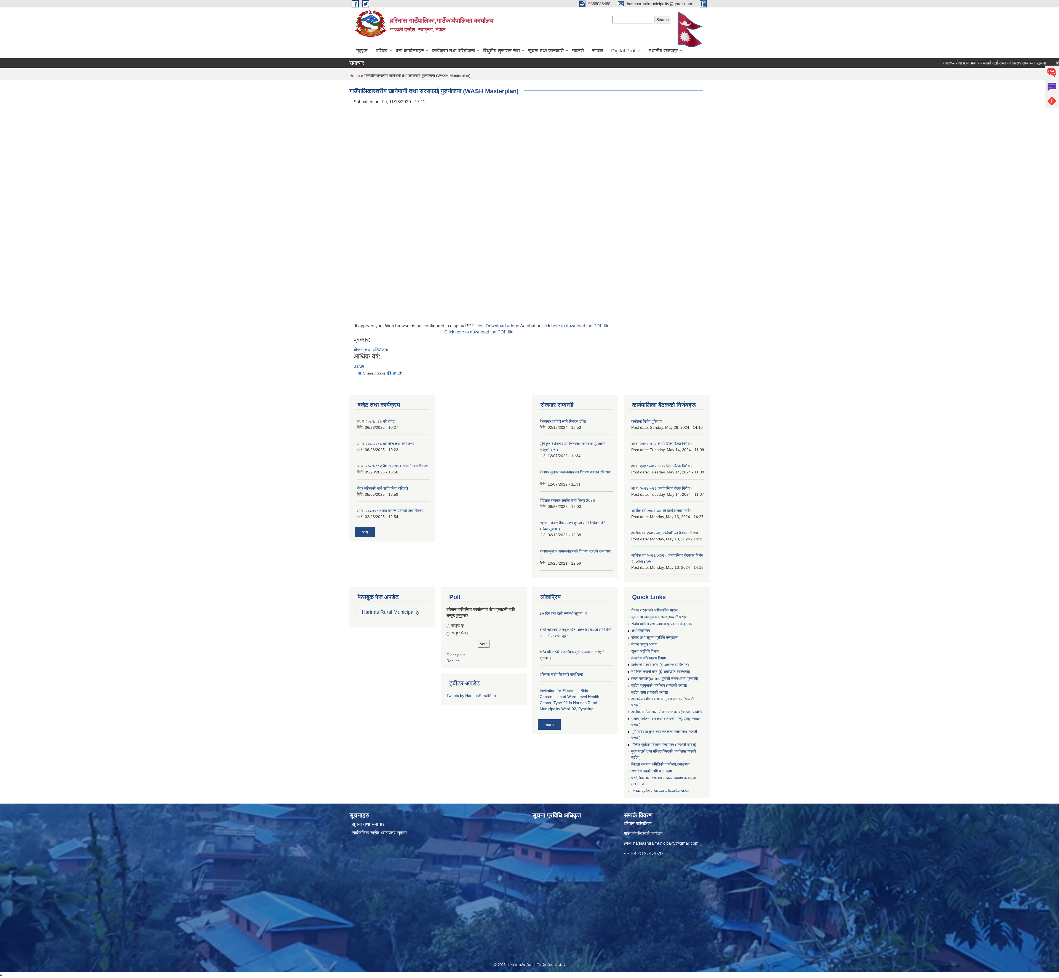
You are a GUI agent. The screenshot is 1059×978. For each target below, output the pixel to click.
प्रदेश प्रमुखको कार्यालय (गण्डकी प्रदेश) (659, 685)
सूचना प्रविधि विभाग (645, 651)
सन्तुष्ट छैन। (459, 633)
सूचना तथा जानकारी (546, 50)
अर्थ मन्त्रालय (640, 630)
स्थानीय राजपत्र (663, 50)
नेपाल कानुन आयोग (644, 644)
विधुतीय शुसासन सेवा (501, 50)
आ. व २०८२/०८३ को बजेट (376, 421)
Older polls (455, 655)
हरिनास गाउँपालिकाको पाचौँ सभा (561, 674)
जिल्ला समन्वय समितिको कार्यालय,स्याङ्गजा (660, 764)
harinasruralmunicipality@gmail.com (666, 843)
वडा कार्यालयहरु (410, 50)
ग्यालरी (578, 50)
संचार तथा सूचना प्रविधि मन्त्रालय (654, 637)
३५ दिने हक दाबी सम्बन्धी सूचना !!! (563, 613)
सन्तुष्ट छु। (458, 625)
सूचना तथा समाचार (368, 824)
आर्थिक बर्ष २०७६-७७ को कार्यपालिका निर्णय (661, 510)
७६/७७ (359, 366)
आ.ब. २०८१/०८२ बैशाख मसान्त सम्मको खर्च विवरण (392, 466)
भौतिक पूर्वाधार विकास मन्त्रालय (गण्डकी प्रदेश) (663, 744)
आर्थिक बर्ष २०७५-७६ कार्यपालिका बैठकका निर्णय (664, 533)
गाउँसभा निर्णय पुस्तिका (646, 421)
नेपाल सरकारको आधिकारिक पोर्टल (654, 610)
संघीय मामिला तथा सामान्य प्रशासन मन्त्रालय (661, 624)
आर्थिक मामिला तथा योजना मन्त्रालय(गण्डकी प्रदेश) (666, 712)
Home (354, 75)
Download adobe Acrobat (511, 326)
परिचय (381, 50)
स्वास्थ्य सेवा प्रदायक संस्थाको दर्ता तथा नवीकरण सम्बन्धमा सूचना (955, 63)
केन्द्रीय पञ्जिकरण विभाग (648, 658)
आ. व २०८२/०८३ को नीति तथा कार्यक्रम (385, 443)
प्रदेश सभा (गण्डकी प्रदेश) (649, 692)
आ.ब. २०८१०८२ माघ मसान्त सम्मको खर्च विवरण (390, 510)
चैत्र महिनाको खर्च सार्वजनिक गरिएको (382, 488)
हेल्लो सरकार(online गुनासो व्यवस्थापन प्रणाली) (664, 678)
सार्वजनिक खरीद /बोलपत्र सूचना (379, 833)
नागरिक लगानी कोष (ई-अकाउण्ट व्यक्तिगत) (660, 671)
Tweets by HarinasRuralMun (471, 695)
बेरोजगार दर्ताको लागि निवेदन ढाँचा (563, 421)
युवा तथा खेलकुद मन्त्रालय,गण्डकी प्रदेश (659, 617)
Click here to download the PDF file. (479, 332)
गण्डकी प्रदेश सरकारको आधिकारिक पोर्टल (660, 791)
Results (452, 661)
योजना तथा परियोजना (371, 349)
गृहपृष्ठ (362, 50)
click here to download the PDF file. (576, 326)
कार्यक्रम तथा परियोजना (453, 50)
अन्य (365, 532)
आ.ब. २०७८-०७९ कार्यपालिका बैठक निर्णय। (661, 466)
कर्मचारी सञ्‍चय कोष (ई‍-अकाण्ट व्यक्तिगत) (660, 664)
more (549, 724)
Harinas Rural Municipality (390, 612)
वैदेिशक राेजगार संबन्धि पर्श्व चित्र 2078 (567, 500)
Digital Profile (625, 50)
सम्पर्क (597, 50)
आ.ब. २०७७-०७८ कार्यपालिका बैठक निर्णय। (661, 488)
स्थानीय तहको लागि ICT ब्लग (651, 771)
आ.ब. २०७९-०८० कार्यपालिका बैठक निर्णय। (661, 443)
